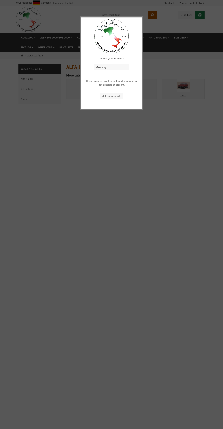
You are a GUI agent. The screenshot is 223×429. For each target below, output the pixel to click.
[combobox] (111, 67)
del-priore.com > (111, 96)
